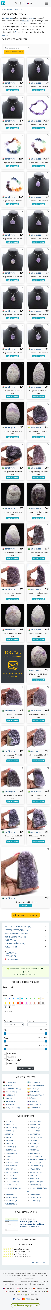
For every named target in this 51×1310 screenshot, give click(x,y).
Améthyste (18, 10)
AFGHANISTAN (12, 1082)
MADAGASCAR (37, 1095)
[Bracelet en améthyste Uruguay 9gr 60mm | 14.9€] (38, 106)
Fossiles (10, 940)
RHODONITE (35, 1185)
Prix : (5, 1030)
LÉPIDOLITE (10, 1169)
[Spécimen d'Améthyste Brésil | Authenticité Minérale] (12, 818)
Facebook (23, 1281)
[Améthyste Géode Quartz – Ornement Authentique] (38, 453)
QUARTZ (34, 1178)
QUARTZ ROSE (11, 1185)
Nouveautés (11, 953)
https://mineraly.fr (39, 1284)
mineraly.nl (39, 1291)
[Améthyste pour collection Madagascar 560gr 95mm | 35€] (12, 534)
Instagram (34, 1281)
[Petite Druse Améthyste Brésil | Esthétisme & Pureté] (12, 453)
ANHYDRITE (35, 1128)
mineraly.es (25, 1291)
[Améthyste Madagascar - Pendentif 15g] (38, 334)
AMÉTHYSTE (11, 1128)
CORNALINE (35, 1140)
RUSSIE (34, 1101)
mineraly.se (32, 1294)
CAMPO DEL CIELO (37, 1137)
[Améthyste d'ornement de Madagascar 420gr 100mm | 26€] (12, 372)
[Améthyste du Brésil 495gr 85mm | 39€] (12, 737)
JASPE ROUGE (11, 1162)
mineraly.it (11, 1291)
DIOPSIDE (34, 1143)
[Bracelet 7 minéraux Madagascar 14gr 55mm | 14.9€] (12, 182)
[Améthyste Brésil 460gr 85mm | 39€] (12, 777)
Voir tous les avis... (39, 1262)
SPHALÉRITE (35, 1197)
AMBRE (9, 1124)
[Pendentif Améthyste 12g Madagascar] (38, 220)
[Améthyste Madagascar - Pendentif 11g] (12, 106)
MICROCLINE (11, 1172)
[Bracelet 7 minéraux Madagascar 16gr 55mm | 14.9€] (12, 144)
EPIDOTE (34, 1147)
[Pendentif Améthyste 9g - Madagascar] (12, 68)
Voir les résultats (25, 1068)
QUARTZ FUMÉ (36, 1182)
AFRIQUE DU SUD (13, 1108)
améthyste (9, 82)
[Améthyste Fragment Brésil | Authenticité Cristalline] (38, 413)
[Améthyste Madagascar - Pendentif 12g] (12, 259)
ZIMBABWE (35, 1108)
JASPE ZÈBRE (11, 1166)
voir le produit (12, 90)
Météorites (11, 947)
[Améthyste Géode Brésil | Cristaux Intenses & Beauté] (38, 534)
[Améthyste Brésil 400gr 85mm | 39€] (12, 696)
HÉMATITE (10, 1156)
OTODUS (9, 1175)
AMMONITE (35, 1124)
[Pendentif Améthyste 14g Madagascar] (38, 297)
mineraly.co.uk (25, 1288)
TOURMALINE (11, 1201)
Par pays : (31, 1021)
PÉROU (34, 1098)
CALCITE (9, 1137)
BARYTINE (35, 1134)
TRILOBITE (35, 1201)
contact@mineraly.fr (20, 1284)
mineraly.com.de (41, 1288)
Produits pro (12, 959)
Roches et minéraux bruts (18, 927)
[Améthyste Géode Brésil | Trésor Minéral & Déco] (12, 575)
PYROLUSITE (11, 1178)
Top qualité (10, 956)
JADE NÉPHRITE (36, 1156)
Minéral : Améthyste (13, 52)
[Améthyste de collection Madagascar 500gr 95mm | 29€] (12, 413)
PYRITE (33, 1175)
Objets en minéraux (15, 937)
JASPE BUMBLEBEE (38, 1159)
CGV (4, 1273)
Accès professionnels (30, 1275)
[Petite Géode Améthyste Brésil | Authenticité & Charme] (38, 575)
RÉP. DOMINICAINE (13, 1089)
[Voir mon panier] (24, 3)
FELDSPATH (10, 1150)
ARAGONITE (35, 1131)
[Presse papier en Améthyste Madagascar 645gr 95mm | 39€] (38, 656)
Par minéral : (8, 1021)
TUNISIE (10, 1104)
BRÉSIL (10, 1085)
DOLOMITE (10, 1147)
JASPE (9, 1159)
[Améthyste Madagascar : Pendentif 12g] (38, 182)
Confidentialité (27, 1273)
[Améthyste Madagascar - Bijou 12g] (38, 259)
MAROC (10, 1095)
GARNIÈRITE (11, 1153)
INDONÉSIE (11, 1092)
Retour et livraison (13, 1275)
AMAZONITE (35, 1121)
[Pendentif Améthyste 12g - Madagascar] (12, 220)
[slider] (5, 1033)
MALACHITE (35, 1169)
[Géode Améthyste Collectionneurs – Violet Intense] (25, 871)
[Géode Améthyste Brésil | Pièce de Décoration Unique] (38, 777)
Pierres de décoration (16, 930)
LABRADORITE (36, 1166)
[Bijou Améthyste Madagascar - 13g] (12, 297)
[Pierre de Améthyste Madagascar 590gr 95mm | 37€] (12, 615)
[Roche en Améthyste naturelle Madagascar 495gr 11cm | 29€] (38, 372)
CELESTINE (10, 1140)
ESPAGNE (34, 1089)
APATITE (9, 1131)
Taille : (6, 1046)
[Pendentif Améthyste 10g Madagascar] (38, 68)
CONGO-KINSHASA (37, 1085)
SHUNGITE (34, 1194)
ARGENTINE (35, 1082)
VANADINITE (11, 1204)
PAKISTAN (10, 1101)
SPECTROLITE (11, 1197)
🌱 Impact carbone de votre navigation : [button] (25, 971)
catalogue (8, 10)
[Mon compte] (20, 3)
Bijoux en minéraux (15, 943)
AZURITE (9, 1134)
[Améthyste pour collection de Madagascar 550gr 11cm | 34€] (38, 494)
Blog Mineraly (10, 1281)
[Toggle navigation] (46, 3)
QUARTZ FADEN (12, 1182)
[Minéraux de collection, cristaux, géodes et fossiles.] (3, 3)
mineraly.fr (9, 1288)
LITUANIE (34, 1092)
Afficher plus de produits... (25, 915)
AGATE (9, 1121)
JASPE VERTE (35, 1162)
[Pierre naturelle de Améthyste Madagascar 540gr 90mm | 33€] (12, 494)
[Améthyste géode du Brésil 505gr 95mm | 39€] (38, 696)
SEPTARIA (10, 1194)
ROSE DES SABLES (13, 1188)
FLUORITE (34, 1150)
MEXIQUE (10, 1098)
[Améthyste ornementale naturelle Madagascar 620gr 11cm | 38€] (38, 615)
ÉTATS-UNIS (35, 1104)
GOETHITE (34, 1153)
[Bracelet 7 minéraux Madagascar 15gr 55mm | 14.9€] (38, 144)
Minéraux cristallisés (16, 933)
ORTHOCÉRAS (36, 1172)
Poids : (6, 1038)
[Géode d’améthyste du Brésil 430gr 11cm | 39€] (38, 737)
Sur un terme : (9, 1012)
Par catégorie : (8, 987)
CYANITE (9, 1143)
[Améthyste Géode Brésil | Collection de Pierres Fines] (38, 818)
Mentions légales (14, 1273)
